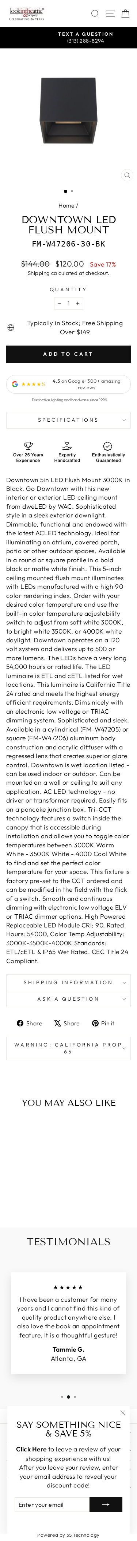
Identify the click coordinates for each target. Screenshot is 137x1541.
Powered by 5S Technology (68, 1535)
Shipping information (68, 982)
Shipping (39, 272)
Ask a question (68, 999)
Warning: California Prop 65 (68, 1048)
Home (66, 205)
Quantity (68, 289)
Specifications (68, 420)
